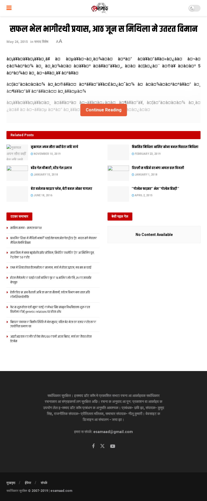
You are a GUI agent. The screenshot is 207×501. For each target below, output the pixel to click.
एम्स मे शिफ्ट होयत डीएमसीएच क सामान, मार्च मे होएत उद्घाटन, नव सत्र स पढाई (50, 267)
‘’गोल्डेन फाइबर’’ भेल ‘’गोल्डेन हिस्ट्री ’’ (155, 188)
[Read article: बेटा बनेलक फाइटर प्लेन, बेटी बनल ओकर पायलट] (17, 194)
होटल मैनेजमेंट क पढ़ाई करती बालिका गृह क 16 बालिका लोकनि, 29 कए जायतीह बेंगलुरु (50, 280)
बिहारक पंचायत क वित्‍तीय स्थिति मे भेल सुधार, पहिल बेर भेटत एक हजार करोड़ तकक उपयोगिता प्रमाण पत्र (53, 324)
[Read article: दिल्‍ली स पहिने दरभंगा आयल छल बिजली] (118, 173)
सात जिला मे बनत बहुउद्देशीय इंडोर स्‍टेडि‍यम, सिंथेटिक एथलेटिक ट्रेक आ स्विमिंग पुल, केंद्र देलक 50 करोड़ (52, 255)
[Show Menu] (9, 8)
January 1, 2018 (145, 174)
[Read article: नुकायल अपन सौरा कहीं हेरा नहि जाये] (17, 152)
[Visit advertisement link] (103, 121)
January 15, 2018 (45, 174)
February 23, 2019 (147, 153)
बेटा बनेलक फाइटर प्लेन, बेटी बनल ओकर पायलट (61, 188)
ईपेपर (28, 483)
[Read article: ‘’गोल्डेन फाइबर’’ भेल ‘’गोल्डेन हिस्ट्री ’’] (118, 194)
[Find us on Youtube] (112, 446)
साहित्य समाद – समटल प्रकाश (26, 228)
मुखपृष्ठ (10, 483)
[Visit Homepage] (100, 8)
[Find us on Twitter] (102, 446)
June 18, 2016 (42, 195)
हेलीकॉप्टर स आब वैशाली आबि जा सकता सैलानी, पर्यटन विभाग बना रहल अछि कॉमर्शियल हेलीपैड (50, 295)
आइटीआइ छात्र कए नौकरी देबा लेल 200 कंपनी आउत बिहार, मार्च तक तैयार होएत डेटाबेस (51, 339)
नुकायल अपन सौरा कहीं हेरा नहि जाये (54, 147)
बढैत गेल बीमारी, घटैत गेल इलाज (51, 168)
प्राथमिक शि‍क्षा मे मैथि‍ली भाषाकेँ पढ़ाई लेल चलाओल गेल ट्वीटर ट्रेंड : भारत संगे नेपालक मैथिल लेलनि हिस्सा (53, 240)
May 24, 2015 (17, 42)
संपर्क (44, 483)
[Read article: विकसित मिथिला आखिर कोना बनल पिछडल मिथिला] (118, 152)
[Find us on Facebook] (93, 446)
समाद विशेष (41, 42)
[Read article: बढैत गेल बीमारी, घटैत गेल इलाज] (17, 173)
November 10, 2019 (47, 153)
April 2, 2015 (143, 195)
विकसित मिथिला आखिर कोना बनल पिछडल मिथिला (165, 147)
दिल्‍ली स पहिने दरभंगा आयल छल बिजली (158, 168)
